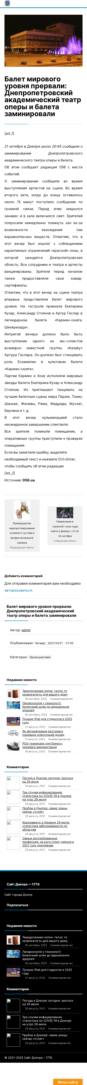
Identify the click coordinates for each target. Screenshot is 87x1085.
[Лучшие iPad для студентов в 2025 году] (13, 721)
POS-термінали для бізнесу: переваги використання (42, 745)
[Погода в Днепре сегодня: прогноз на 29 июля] (13, 783)
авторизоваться (18, 590)
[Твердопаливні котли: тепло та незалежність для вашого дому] (13, 693)
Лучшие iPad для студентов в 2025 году (47, 720)
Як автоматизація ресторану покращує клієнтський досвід (43, 732)
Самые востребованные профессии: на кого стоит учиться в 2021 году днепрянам (48, 841)
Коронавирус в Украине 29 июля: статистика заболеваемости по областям (46, 826)
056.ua (29, 480)
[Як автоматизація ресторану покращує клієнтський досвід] (13, 733)
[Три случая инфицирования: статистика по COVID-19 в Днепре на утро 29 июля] (13, 797)
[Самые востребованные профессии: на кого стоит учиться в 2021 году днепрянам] (13, 843)
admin (26, 630)
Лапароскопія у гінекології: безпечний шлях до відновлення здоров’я (45, 706)
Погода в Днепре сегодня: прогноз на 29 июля (47, 779)
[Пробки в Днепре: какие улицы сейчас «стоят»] (13, 813)
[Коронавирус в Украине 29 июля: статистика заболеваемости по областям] (13, 827)
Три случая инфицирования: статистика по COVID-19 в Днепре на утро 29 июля (46, 795)
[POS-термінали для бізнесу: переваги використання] (13, 746)
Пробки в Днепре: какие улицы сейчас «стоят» (44, 809)
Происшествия (39, 657)
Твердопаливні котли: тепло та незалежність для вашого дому (45, 692)
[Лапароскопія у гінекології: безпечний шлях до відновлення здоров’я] (13, 705)
